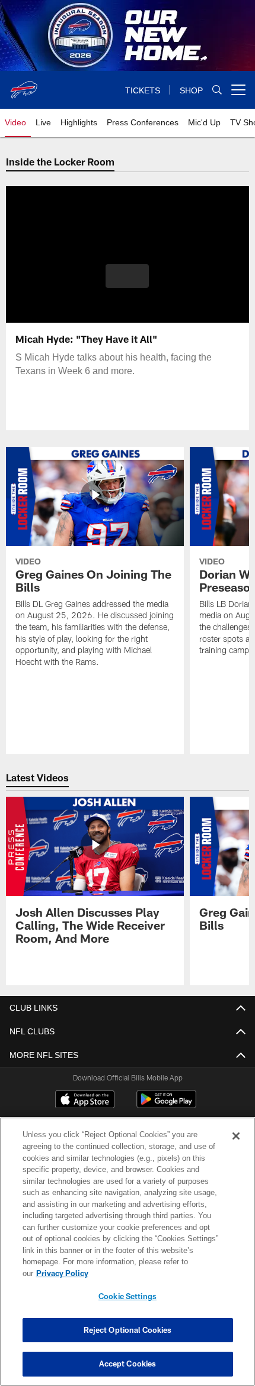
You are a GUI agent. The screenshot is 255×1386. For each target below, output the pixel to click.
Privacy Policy (154, 1273)
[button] (127, 276)
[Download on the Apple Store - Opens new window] (84, 1100)
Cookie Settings (127, 1296)
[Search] (217, 90)
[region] (127, 1257)
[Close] (236, 1148)
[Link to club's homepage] (23, 85)
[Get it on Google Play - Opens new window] (166, 1104)
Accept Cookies (128, 1363)
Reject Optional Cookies (128, 1330)
